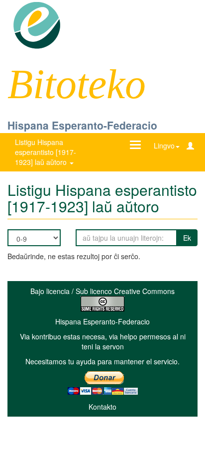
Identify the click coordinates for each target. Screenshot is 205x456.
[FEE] (36, 24)
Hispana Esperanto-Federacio (82, 125)
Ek (187, 238)
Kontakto (102, 407)
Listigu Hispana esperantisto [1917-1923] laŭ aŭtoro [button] (45, 152)
